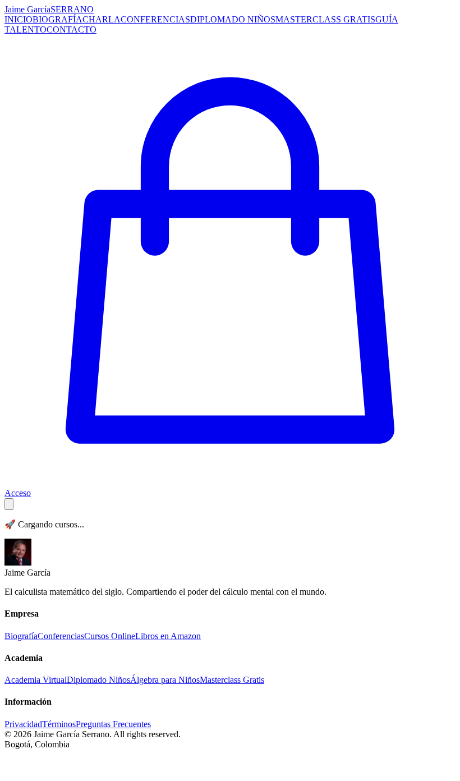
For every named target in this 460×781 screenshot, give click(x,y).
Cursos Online (109, 636)
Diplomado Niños (98, 679)
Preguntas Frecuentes (113, 724)
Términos (59, 724)
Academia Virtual (35, 679)
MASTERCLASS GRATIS (325, 19)
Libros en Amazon (168, 636)
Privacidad (23, 724)
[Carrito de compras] (230, 483)
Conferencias (61, 636)
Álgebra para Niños (165, 679)
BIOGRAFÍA (57, 19)
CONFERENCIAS (155, 19)
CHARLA (101, 19)
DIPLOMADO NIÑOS (232, 19)
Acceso (17, 493)
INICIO (18, 19)
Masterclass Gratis (232, 679)
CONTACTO (71, 29)
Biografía (21, 636)
